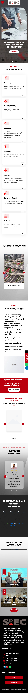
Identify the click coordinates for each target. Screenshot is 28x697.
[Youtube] (7, 667)
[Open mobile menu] (2, 2)
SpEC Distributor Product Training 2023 (14, 603)
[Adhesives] (22, 234)
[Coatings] (22, 164)
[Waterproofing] (22, 118)
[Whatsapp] (10, 667)
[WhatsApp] (26, 364)
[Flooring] (22, 141)
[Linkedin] (4, 667)
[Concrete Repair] (22, 211)
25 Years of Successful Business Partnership (14, 584)
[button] (3, 60)
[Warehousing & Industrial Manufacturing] (14, 422)
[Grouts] (22, 188)
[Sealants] (22, 96)
